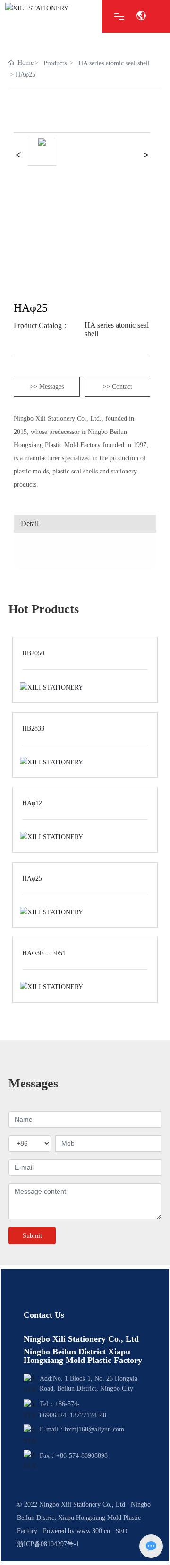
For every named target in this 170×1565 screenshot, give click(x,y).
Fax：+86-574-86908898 (74, 1455)
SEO (121, 1530)
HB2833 (33, 728)
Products (55, 63)
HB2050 (33, 653)
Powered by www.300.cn (76, 1530)
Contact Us (44, 1315)
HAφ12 (32, 803)
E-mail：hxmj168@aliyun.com (82, 1429)
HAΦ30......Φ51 (44, 953)
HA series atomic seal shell (114, 63)
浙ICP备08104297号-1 (48, 1544)
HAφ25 (32, 878)
